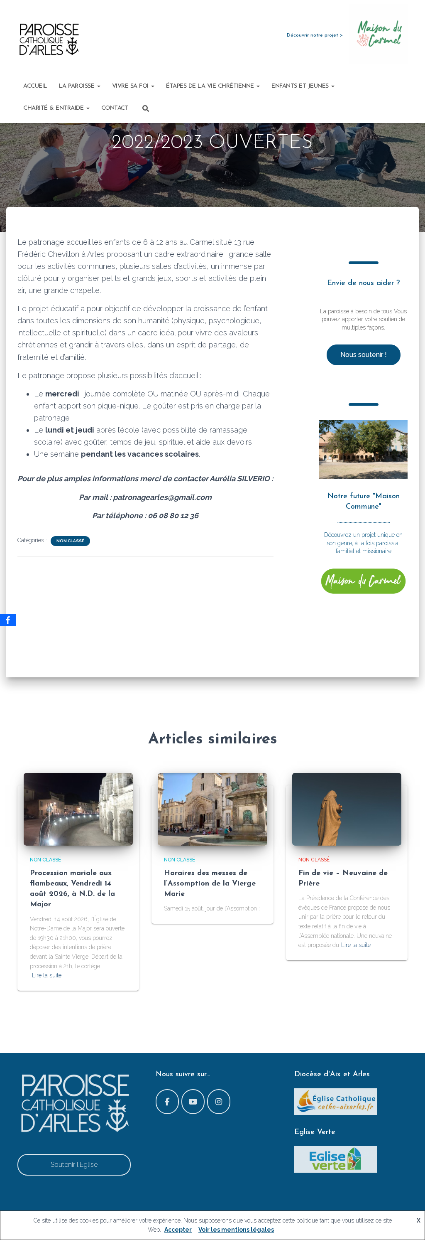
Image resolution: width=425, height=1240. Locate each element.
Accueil (35, 86)
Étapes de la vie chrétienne (211, 86)
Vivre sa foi (131, 86)
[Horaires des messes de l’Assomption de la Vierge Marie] (212, 808)
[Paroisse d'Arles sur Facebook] (167, 1101)
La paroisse (77, 86)
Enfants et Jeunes (300, 86)
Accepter (178, 1229)
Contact (115, 108)
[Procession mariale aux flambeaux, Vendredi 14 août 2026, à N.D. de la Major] (78, 808)
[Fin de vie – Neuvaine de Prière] (346, 808)
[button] (98, 86)
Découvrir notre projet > (315, 35)
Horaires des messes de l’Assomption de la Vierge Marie (210, 884)
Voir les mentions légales (236, 1229)
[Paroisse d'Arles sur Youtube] (193, 1101)
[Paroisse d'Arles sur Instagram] (218, 1101)
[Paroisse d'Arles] (48, 39)
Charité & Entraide (54, 108)
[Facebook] (8, 620)
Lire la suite (46, 975)
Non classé (70, 541)
